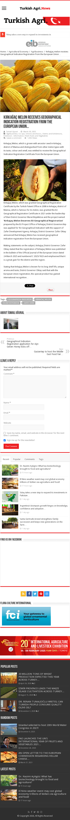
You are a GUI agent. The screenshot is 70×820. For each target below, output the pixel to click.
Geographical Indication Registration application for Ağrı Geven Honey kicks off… (22, 343)
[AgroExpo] (35, 645)
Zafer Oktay (29, 303)
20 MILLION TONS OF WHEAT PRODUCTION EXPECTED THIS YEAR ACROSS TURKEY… (39, 676)
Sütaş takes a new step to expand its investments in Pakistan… (33, 34)
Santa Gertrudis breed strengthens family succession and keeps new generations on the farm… (41, 522)
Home (3, 51)
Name (7, 402)
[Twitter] (35, 593)
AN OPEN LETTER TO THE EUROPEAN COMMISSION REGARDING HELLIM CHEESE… (40, 756)
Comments (30, 459)
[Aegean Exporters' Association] (35, 43)
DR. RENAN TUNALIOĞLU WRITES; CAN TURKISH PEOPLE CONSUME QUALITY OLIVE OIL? (41, 704)
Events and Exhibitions (52, 134)
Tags (41, 459)
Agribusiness (37, 51)
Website (7, 423)
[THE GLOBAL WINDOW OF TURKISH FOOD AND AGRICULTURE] (35, 8)
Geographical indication (20, 299)
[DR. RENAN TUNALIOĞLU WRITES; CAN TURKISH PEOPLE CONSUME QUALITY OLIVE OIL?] (9, 705)
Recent (6, 459)
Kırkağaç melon (43, 299)
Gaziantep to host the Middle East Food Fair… (48, 351)
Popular (17, 459)
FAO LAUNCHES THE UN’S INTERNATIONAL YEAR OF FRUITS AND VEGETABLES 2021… (41, 741)
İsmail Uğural (12, 132)
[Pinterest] (40, 593)
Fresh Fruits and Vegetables (36, 136)
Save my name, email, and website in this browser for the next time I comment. (34, 434)
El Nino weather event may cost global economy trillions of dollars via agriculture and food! (42, 794)
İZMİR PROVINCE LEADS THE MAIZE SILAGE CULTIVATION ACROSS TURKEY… (41, 690)
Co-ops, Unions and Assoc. (30, 134)
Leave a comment (14, 138)
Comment (9, 374)
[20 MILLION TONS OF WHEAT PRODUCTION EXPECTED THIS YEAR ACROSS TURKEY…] (9, 678)
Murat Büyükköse (11, 303)
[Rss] (23, 593)
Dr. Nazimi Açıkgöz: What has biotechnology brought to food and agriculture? (38, 779)
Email (7, 413)
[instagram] (46, 593)
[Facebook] (29, 593)
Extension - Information (14, 136)
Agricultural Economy (18, 51)
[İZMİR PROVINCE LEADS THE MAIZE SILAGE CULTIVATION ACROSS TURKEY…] (9, 692)
